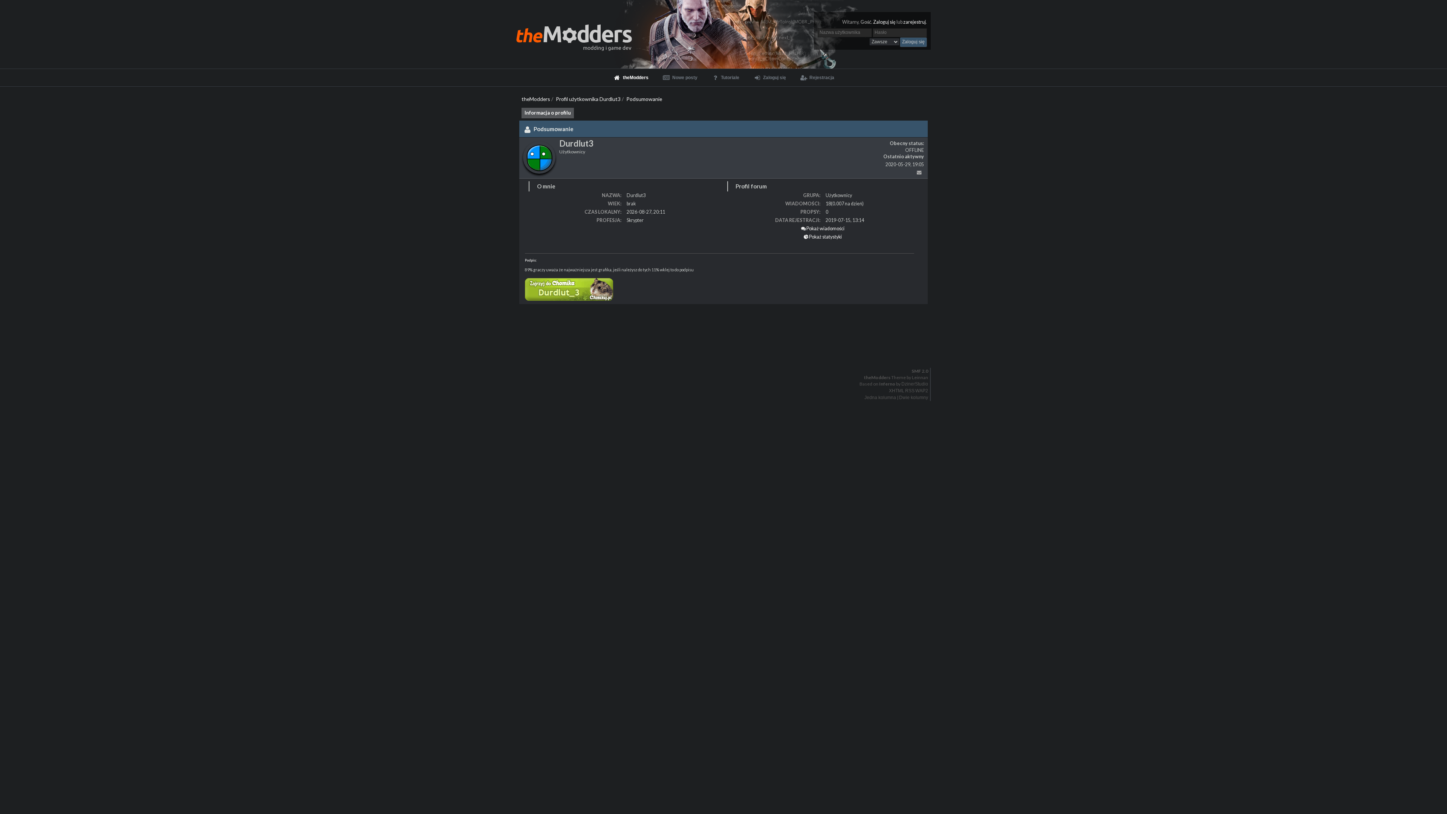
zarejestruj (914, 22)
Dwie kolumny (913, 397)
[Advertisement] (226, 327)
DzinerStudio (914, 384)
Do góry (726, 355)
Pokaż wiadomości (825, 228)
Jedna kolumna (880, 397)
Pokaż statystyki (825, 237)
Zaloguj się (884, 22)
